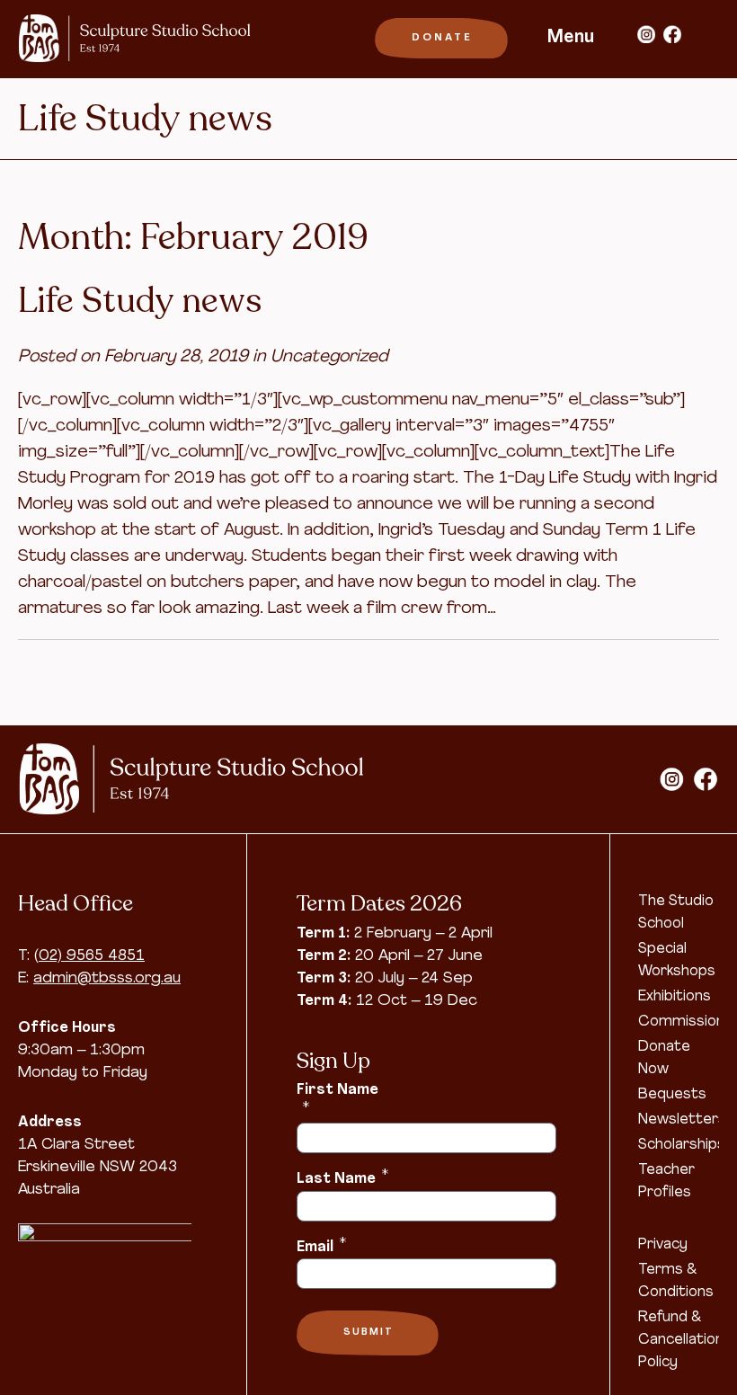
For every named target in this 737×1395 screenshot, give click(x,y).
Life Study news (140, 301)
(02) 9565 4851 (89, 956)
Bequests (672, 1095)
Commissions (685, 1022)
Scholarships (681, 1145)
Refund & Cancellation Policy (681, 1340)
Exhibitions (674, 997)
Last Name (342, 1177)
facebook (672, 34)
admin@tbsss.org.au (107, 978)
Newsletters (682, 1120)
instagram (646, 34)
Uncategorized (329, 357)
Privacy (663, 1245)
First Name (337, 1098)
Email (321, 1246)
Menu (570, 38)
